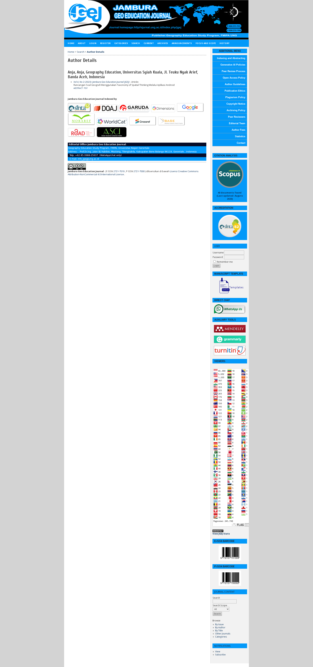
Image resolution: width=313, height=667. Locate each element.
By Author (220, 627)
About (82, 43)
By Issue (219, 624)
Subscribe (220, 654)
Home (71, 43)
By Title (219, 630)
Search (216, 597)
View (217, 651)
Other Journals (222, 633)
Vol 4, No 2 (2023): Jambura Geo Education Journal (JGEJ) (102, 81)
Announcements (182, 43)
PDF (86, 88)
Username (218, 252)
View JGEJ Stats (221, 533)
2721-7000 (139, 171)
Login (93, 43)
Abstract (78, 88)
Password (218, 257)
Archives (162, 43)
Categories (221, 636)
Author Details (95, 51)
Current (149, 43)
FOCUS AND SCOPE (206, 43)
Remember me (225, 261)
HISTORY (224, 43)
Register (105, 43)
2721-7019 (119, 171)
